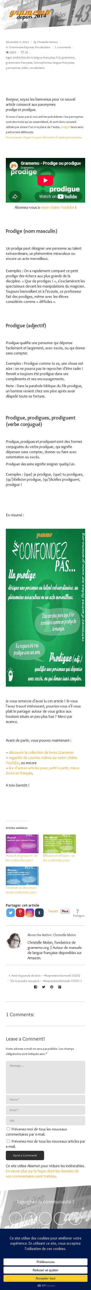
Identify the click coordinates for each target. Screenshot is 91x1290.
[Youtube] (75, 1218)
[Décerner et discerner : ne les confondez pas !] (22, 876)
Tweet (53, 911)
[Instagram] (29, 912)
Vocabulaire (42, 47)
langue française (63, 62)
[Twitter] (10, 912)
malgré (65, 127)
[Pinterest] (45, 1218)
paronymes (13, 67)
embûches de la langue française (34, 57)
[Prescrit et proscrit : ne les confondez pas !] (22, 843)
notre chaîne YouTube (57, 207)
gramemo (68, 57)
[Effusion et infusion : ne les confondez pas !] (59, 843)
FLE (58, 57)
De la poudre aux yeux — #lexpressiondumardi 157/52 (44, 981)
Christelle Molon (47, 42)
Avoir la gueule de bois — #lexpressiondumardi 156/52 (45, 975)
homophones (42, 62)
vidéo (24, 67)
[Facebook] (15, 1218)
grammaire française (19, 62)
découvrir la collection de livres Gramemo (41, 752)
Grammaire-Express (21, 47)
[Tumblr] (39, 912)
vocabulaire (37, 67)
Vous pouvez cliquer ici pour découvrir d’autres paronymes (43, 137)
